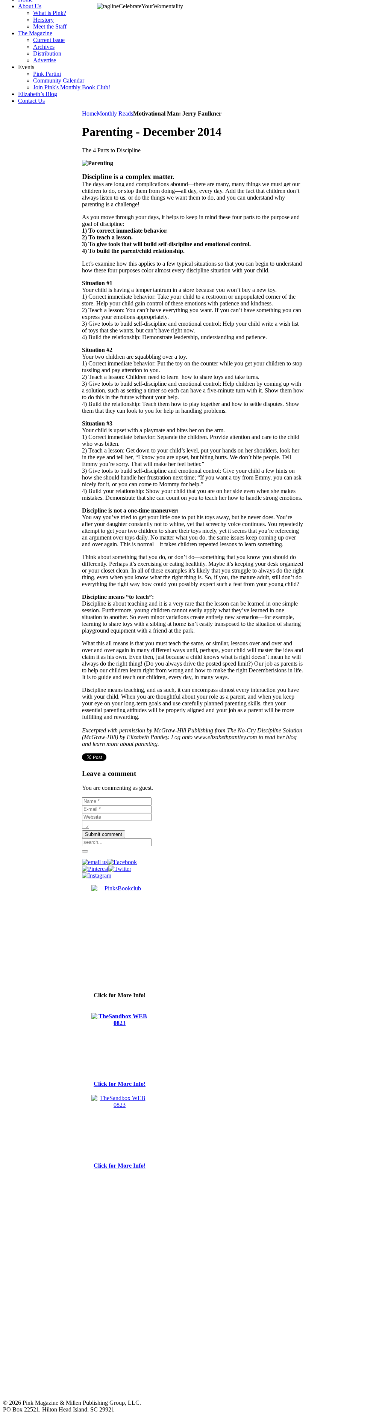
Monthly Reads (115, 113)
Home (89, 113)
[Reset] (85, 851)
